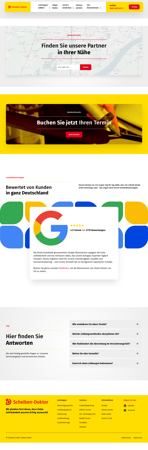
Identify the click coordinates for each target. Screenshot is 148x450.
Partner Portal (107, 418)
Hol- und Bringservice (87, 414)
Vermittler (83, 423)
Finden (85, 67)
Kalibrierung (61, 414)
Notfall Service (84, 418)
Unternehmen (107, 400)
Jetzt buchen (74, 134)
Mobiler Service (85, 410)
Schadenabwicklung (86, 406)
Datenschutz (126, 438)
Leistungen (62, 400)
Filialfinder (64, 268)
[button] (44, 7)
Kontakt (104, 406)
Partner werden (107, 410)
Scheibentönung (63, 418)
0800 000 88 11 (116, 8)
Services (82, 400)
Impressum (138, 438)
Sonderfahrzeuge (63, 423)
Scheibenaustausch (64, 410)
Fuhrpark (82, 427)
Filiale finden (106, 414)
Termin (134, 7)
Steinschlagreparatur (65, 406)
